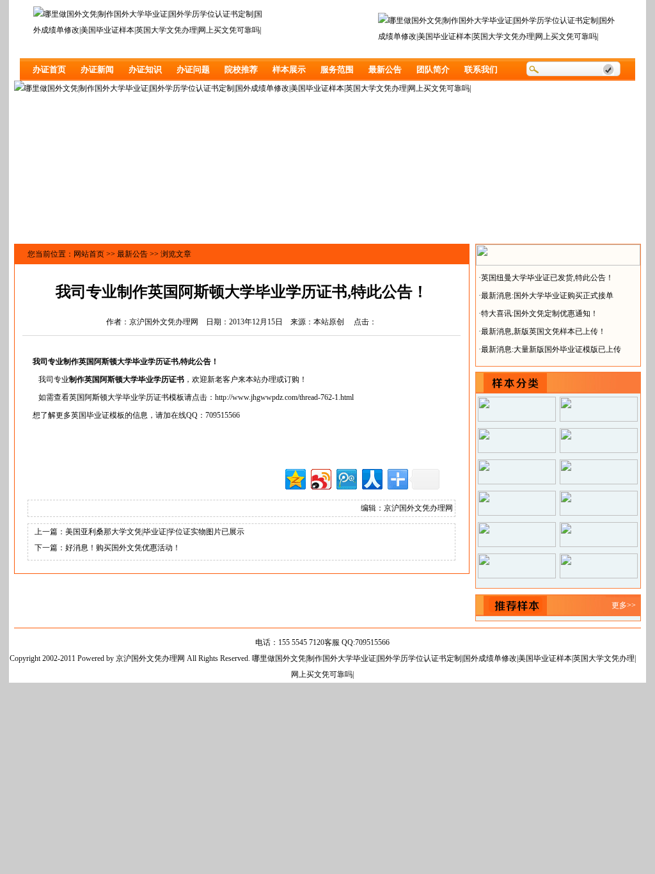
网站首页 (89, 254)
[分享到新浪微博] (320, 477)
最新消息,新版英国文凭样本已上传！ (543, 328)
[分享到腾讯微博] (346, 477)
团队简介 (433, 69)
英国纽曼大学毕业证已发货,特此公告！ (547, 275)
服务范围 (337, 69)
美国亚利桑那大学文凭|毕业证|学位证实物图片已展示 (154, 531)
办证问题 (193, 69)
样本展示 (289, 69)
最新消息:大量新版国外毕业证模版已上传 (551, 346)
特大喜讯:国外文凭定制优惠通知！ (539, 310)
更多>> (624, 605)
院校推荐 (241, 69)
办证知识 (145, 69)
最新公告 (385, 69)
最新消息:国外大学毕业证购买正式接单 (547, 293)
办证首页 (49, 69)
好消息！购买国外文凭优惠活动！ (122, 547)
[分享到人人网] (371, 477)
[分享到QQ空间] (294, 477)
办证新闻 (97, 69)
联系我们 (481, 69)
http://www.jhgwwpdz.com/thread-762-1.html (284, 397)
